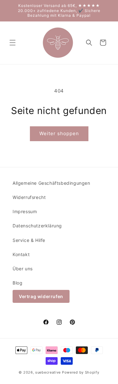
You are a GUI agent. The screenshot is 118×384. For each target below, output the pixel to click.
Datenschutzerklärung (37, 225)
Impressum (25, 211)
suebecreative (48, 372)
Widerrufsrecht (29, 197)
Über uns (23, 268)
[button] (13, 43)
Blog (17, 282)
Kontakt (21, 254)
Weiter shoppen (59, 133)
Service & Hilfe (29, 240)
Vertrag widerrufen (41, 296)
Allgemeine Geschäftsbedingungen (51, 183)
